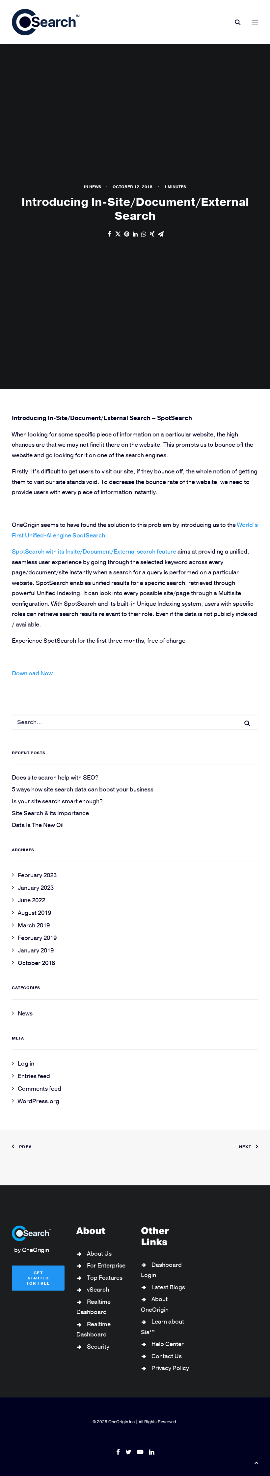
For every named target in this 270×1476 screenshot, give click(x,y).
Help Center (167, 1344)
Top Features (104, 1278)
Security (98, 1347)
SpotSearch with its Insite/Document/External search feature (94, 552)
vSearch (98, 1290)
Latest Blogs (168, 1287)
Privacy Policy (170, 1368)
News (95, 186)
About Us (99, 1254)
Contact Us (166, 1356)
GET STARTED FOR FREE (38, 1278)
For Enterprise (106, 1265)
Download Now (32, 673)
